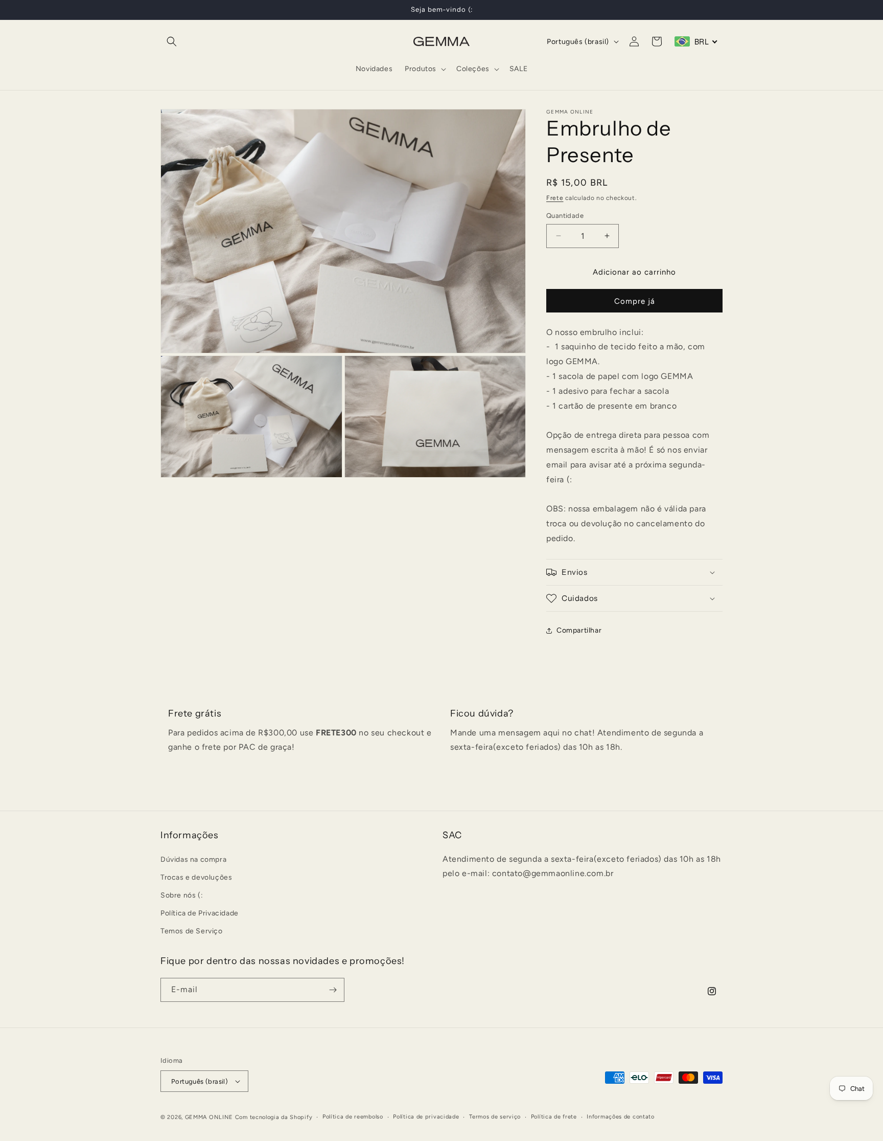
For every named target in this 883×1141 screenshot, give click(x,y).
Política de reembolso (352, 1116)
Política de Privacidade (199, 913)
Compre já (634, 301)
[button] (171, 41)
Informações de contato (620, 1116)
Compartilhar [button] (578, 630)
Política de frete (554, 1116)
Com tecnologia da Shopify (274, 1117)
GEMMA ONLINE (209, 1117)
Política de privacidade (426, 1116)
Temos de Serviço (191, 931)
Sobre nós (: (181, 895)
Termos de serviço (495, 1116)
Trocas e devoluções (196, 877)
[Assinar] (332, 990)
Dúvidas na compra (193, 859)
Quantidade (565, 215)
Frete (555, 198)
